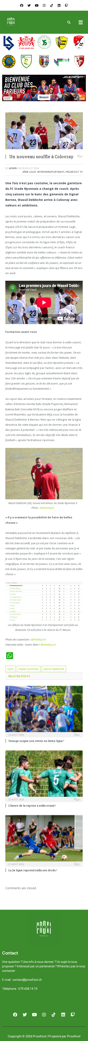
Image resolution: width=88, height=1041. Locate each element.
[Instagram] (44, 5)
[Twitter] (29, 5)
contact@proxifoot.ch (27, 979)
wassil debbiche (53, 669)
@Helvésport (47, 508)
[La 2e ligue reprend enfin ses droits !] (44, 840)
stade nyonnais (29, 669)
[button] (80, 22)
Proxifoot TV (74, 171)
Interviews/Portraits (50, 171)
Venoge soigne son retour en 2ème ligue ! (36, 741)
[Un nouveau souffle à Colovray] (44, 131)
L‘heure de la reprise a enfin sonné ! (32, 805)
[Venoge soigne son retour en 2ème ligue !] (44, 711)
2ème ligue (29, 171)
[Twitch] (66, 5)
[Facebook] (21, 5)
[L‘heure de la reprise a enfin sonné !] (44, 775)
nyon (10, 669)
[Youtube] (36, 5)
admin (13, 168)
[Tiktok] (51, 5)
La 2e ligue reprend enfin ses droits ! (32, 870)
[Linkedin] (59, 5)
